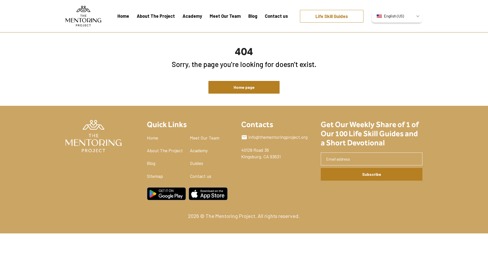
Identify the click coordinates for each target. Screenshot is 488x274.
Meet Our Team (204, 138)
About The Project (165, 150)
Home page (244, 87)
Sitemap (155, 176)
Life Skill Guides (331, 16)
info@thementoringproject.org (278, 137)
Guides (196, 163)
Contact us (200, 176)
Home (152, 138)
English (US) (394, 15)
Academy (199, 150)
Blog (151, 163)
